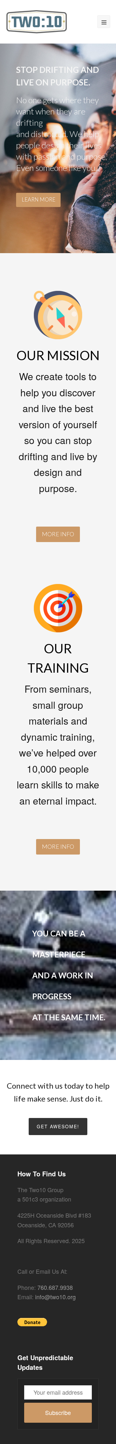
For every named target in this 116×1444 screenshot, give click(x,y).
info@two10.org (55, 1296)
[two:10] (36, 20)
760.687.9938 (55, 1287)
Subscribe (58, 1412)
